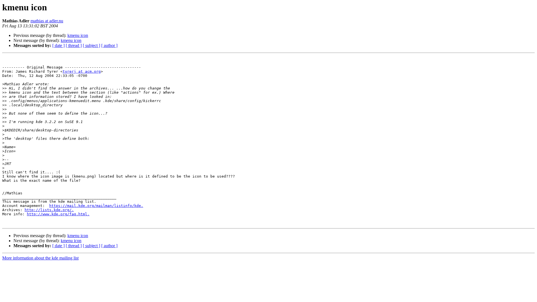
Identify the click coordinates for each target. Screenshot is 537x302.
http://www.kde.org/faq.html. (58, 214)
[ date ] (58, 45)
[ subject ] (91, 45)
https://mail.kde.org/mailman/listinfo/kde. (96, 206)
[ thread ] (74, 45)
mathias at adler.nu (46, 20)
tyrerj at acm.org (82, 71)
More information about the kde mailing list (40, 258)
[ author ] (109, 45)
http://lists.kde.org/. (49, 210)
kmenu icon (77, 35)
